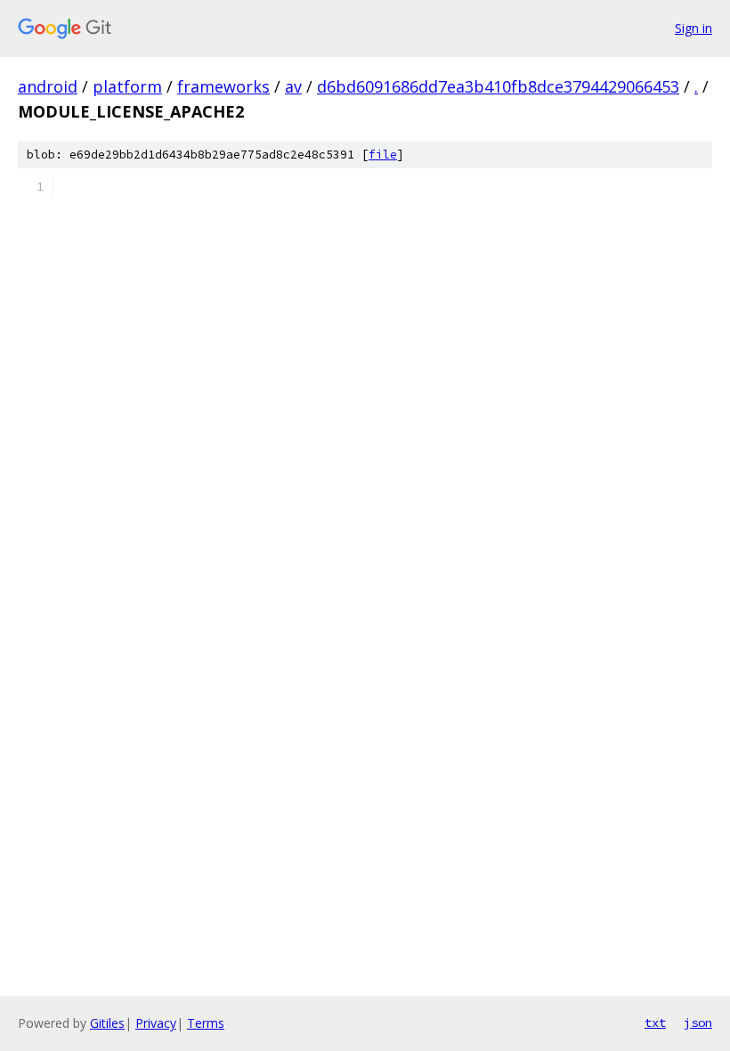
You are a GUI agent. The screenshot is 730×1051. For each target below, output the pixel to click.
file (383, 154)
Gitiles (107, 1022)
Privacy (155, 1022)
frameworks (223, 86)
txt (655, 1022)
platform (127, 86)
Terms (205, 1022)
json (698, 1022)
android (47, 86)
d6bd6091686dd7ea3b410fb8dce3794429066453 (498, 86)
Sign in (693, 28)
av (293, 86)
